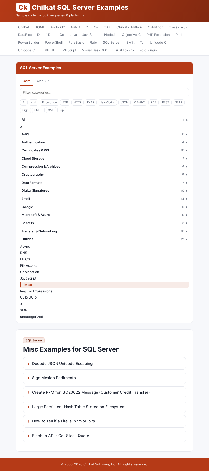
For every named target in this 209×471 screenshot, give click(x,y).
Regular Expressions (36, 291)
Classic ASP (178, 27)
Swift (130, 42)
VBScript (69, 50)
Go (62, 35)
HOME (40, 27)
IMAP (90, 102)
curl (33, 102)
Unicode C (158, 42)
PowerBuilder (29, 42)
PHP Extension (158, 35)
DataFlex (25, 35)
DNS (23, 253)
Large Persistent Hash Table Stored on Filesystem (78, 406)
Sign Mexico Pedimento (54, 377)
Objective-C (131, 35)
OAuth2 (139, 102)
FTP (65, 102)
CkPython (155, 27)
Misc (28, 285)
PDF (153, 102)
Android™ (57, 27)
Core (27, 81)
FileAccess (28, 265)
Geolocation (29, 272)
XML (51, 110)
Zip (62, 110)
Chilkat (23, 27)
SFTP (178, 102)
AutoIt (75, 27)
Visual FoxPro (123, 50)
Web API (42, 81)
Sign (25, 110)
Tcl (142, 42)
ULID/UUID (28, 297)
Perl (179, 35)
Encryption (49, 102)
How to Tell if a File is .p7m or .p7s (63, 421)
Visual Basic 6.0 (94, 50)
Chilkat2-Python (129, 27)
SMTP (38, 110)
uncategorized (31, 317)
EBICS (25, 259)
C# (96, 27)
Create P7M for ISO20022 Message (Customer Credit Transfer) (91, 392)
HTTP (77, 102)
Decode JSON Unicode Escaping (62, 363)
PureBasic (76, 42)
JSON (124, 102)
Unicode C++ (29, 50)
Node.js (110, 35)
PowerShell (54, 42)
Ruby (94, 42)
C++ (107, 27)
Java (73, 35)
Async (25, 246)
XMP (23, 310)
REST (165, 102)
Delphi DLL (45, 35)
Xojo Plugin (148, 50)
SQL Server (112, 42)
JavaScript (90, 35)
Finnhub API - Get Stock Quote (60, 435)
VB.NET (51, 50)
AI (23, 102)
